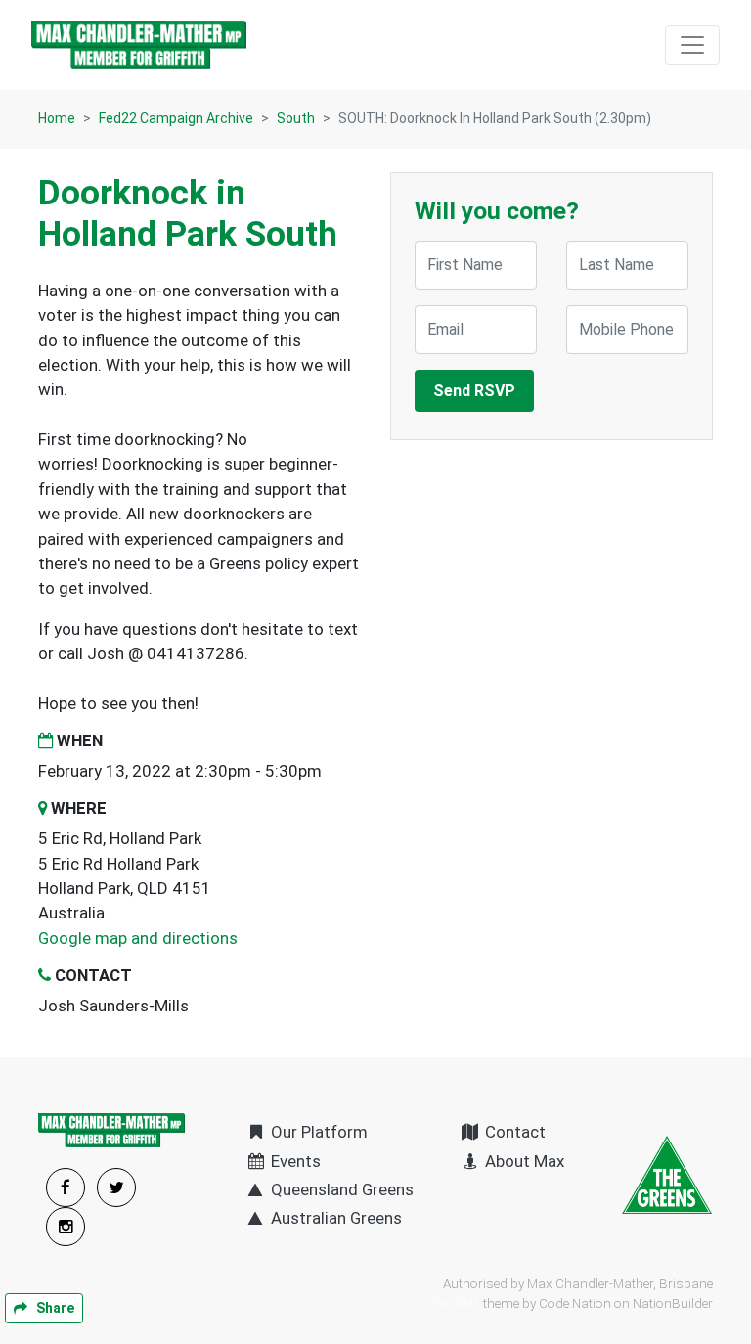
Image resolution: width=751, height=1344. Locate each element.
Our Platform (317, 1132)
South (296, 118)
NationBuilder (673, 1303)
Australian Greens (334, 1218)
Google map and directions (138, 938)
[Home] (138, 45)
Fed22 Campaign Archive (176, 118)
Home (56, 118)
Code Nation (575, 1303)
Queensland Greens (340, 1189)
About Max (522, 1161)
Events (294, 1161)
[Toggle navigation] (692, 45)
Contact (513, 1132)
